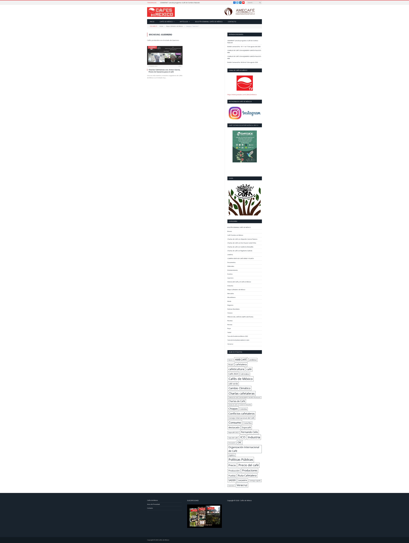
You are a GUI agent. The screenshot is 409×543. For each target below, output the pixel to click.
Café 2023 (233, 373)
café (249, 369)
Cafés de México (166, 22)
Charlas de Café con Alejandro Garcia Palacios (242, 239)
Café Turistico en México (235, 235)
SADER (232, 480)
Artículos (184, 22)
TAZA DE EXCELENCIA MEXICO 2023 (238, 340)
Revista (229, 325)
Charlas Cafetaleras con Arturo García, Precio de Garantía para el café (164, 71)
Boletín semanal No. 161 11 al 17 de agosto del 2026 (178, 3)
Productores (249, 470)
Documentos (231, 262)
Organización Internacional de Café (243, 449)
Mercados (230, 293)
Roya (229, 328)
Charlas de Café (236, 401)
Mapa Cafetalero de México (236, 290)
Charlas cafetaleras (242, 393)
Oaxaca (229, 313)
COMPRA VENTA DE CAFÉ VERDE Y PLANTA (240, 258)
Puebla (231, 475)
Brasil (230, 364)
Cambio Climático (240, 388)
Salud (229, 332)
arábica (252, 359)
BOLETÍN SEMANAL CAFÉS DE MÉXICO (209, 22)
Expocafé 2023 (233, 432)
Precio (232, 465)
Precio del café (248, 465)
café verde (233, 383)
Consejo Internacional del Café (241, 418)
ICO (242, 437)
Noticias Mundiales (233, 309)
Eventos (230, 274)
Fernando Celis (249, 432)
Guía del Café (233, 438)
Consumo (235, 422)
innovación (231, 443)
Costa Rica (247, 423)
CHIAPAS (230, 255)
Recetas (230, 321)
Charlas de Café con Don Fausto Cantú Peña (241, 243)
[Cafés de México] (161, 12)
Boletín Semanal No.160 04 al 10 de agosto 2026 (242, 62)
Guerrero (152, 47)
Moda (229, 301)
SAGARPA (242, 480)
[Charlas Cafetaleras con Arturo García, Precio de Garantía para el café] (165, 55)
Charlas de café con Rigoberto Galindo (239, 251)
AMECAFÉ (241, 359)
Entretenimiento (232, 270)
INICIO (152, 22)
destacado (234, 427)
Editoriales (230, 266)
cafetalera (241, 364)
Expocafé (246, 427)
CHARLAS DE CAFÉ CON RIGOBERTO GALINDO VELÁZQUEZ (244, 397)
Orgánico (231, 455)
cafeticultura (236, 369)
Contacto (232, 22)
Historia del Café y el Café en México (239, 282)
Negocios (230, 305)
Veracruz (230, 344)
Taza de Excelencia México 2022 (237, 336)
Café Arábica (245, 374)
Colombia (243, 409)
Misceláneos (231, 297)
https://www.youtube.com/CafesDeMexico (242, 94)
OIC (240, 442)
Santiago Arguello (255, 481)
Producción (234, 470)
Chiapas (233, 408)
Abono (230, 360)
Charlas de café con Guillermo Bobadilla (240, 247)
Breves (229, 231)
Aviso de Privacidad (153, 504)
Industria (230, 286)
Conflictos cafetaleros (241, 413)
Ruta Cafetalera (247, 475)
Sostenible (231, 485)
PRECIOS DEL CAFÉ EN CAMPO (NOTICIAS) (240, 317)
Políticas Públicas (241, 459)
